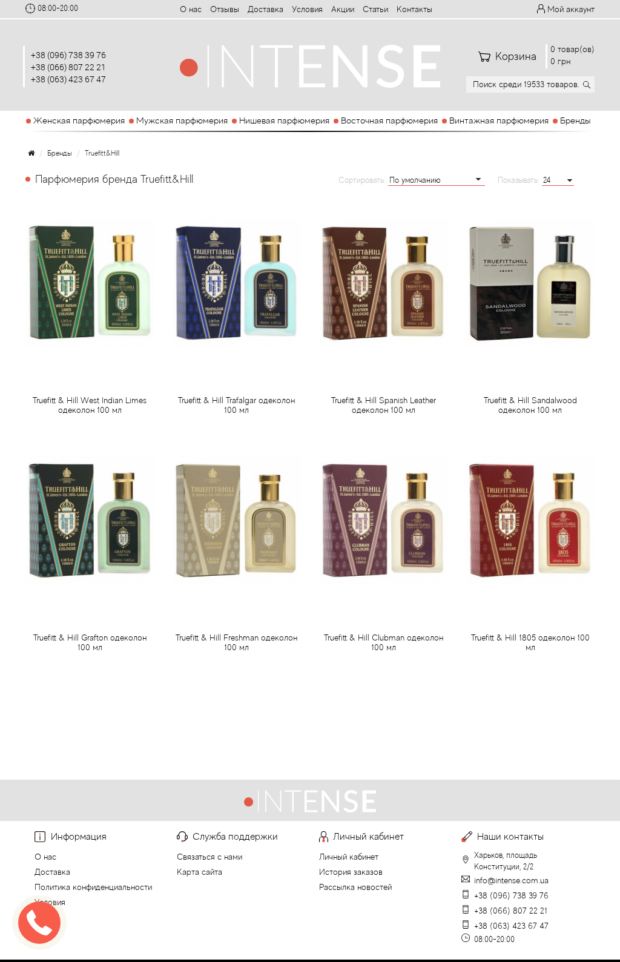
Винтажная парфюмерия (499, 120)
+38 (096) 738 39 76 (68, 55)
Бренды (575, 120)
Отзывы (224, 9)
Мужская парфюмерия (182, 120)
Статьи (375, 9)
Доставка (265, 9)
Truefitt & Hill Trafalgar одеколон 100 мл (236, 405)
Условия (307, 9)
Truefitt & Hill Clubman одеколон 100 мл (383, 642)
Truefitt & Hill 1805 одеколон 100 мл (530, 642)
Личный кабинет (348, 857)
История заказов (351, 872)
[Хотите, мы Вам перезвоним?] (39, 922)
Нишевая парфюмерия (284, 120)
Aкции (342, 9)
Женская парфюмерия (79, 120)
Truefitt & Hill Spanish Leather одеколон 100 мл (383, 405)
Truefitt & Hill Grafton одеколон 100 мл (90, 642)
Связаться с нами (209, 857)
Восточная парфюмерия (389, 120)
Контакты (414, 9)
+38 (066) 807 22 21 (68, 67)
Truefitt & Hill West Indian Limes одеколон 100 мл (90, 405)
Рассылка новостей (355, 887)
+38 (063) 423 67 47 (68, 79)
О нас (191, 9)
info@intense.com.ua (511, 880)
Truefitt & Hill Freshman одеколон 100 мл (236, 642)
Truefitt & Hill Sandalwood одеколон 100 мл (530, 405)
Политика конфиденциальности (93, 887)
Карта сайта (199, 872)
